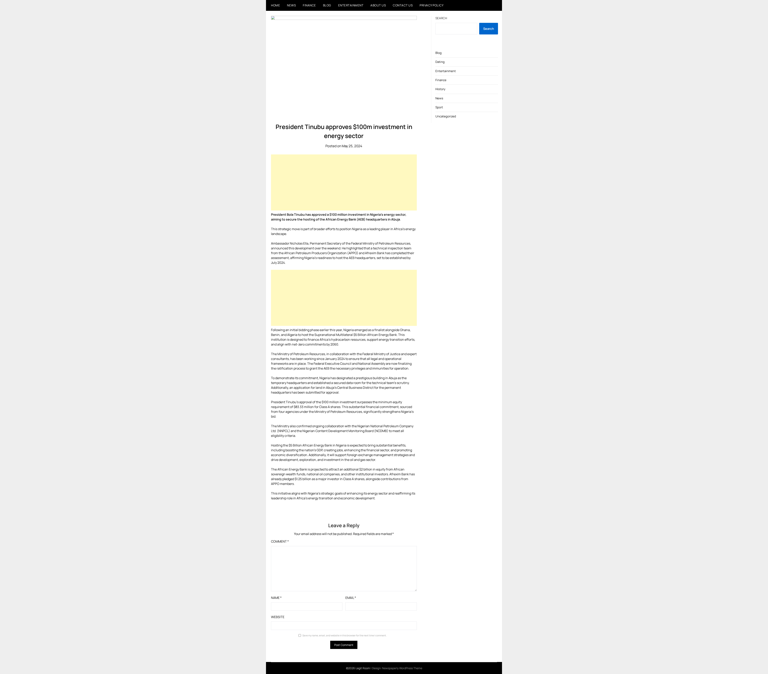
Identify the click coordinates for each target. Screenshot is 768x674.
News (291, 5)
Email (350, 597)
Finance (309, 5)
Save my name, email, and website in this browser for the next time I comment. (344, 635)
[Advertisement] (344, 182)
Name (276, 597)
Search (441, 18)
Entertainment (351, 5)
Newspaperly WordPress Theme (402, 668)
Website (277, 617)
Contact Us (403, 5)
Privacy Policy (431, 5)
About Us (378, 5)
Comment (280, 541)
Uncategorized (445, 116)
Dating (440, 62)
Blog (327, 5)
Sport (439, 107)
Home (275, 5)
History (440, 89)
